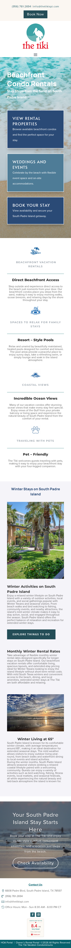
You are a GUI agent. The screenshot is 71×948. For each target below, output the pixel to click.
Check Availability (35, 863)
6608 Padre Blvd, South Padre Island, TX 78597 (33, 890)
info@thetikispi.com (46, 6)
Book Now (35, 14)
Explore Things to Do (31, 634)
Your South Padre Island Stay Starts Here (36, 822)
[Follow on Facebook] (32, 914)
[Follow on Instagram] (38, 914)
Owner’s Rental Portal (27, 942)
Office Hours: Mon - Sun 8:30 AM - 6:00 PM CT (33, 907)
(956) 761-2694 (21, 6)
